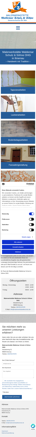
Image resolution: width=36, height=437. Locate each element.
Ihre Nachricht (6, 367)
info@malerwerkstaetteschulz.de (20, 309)
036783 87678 (20, 307)
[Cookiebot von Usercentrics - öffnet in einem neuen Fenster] (26, 184)
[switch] (31, 219)
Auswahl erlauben (18, 247)
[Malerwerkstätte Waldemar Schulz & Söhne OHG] (17, 7)
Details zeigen (26, 237)
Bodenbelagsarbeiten (18, 140)
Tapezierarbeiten (18, 90)
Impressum (5, 431)
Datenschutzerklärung (8, 433)
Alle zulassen (18, 242)
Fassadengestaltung (18, 165)
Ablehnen (18, 252)
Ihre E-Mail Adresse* (8, 360)
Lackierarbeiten (18, 115)
